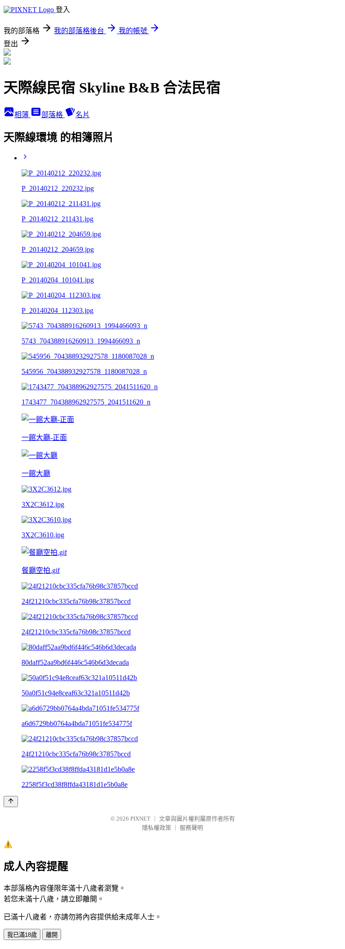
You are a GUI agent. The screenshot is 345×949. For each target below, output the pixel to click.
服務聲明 (191, 827)
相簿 (22, 115)
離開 (52, 934)
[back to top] (11, 801)
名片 (82, 115)
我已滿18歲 (22, 934)
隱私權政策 (156, 827)
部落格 (53, 115)
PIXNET (140, 818)
